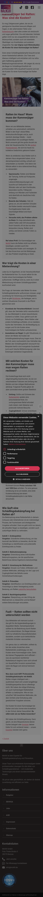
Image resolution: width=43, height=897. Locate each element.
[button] (21, 479)
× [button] (38, 416)
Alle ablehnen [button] (22, 474)
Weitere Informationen (17, 444)
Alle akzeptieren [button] (22, 468)
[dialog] (21, 448)
